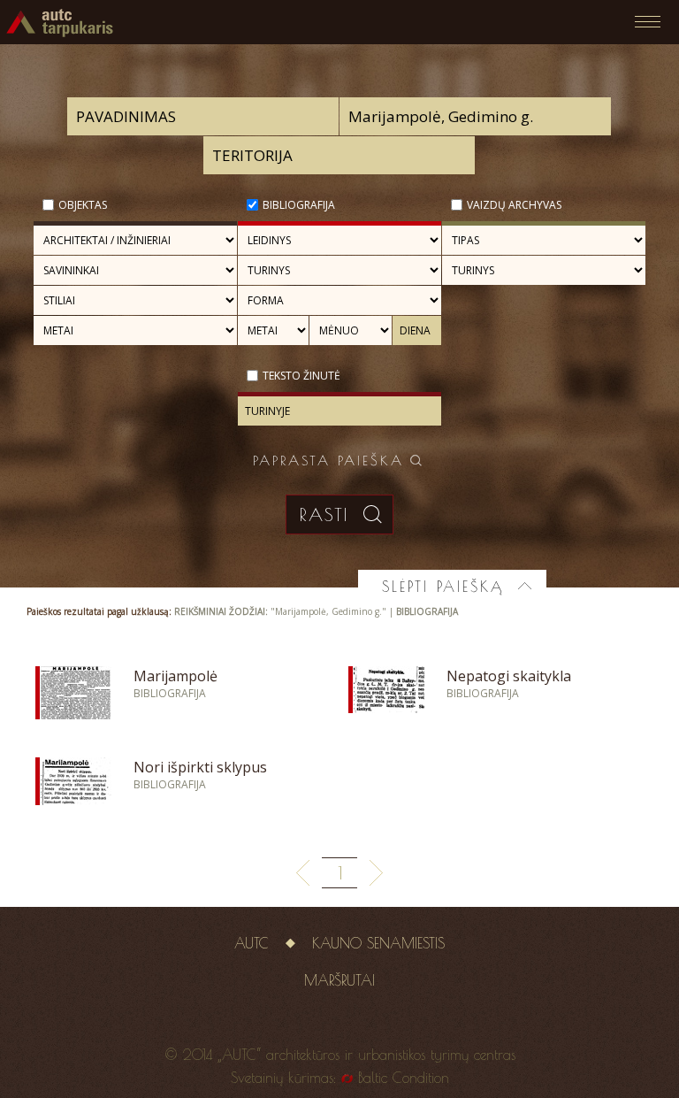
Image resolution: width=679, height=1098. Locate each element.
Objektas (82, 204)
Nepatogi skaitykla (508, 676)
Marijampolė (175, 676)
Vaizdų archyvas (514, 204)
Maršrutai (339, 980)
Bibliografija (299, 204)
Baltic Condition (403, 1078)
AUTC (251, 943)
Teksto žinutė (301, 375)
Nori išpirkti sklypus (200, 767)
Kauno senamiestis (378, 943)
